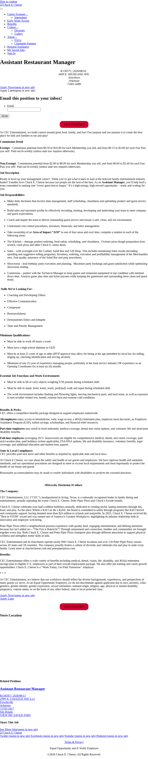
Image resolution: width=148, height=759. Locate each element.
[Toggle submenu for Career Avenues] (26, 15)
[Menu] (1, 9)
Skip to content (8, 1)
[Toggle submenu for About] (15, 38)
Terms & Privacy (74, 742)
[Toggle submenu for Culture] (17, 28)
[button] (17, 90)
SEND (4, 116)
